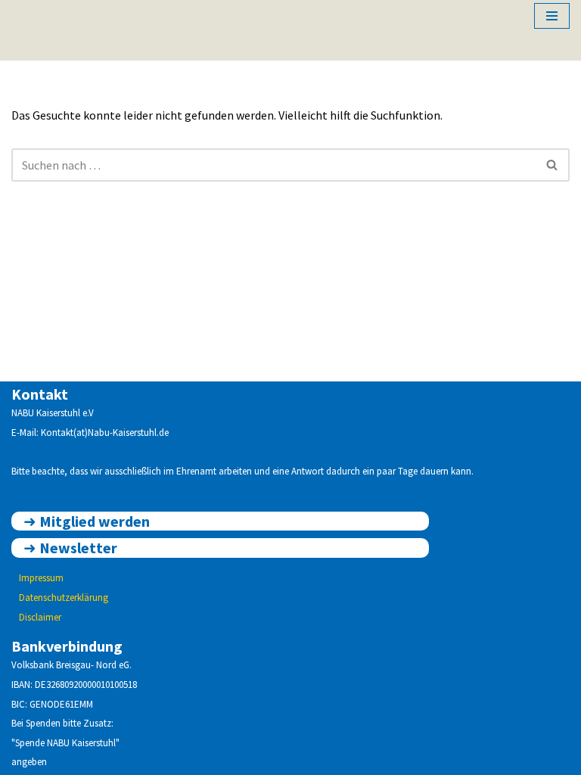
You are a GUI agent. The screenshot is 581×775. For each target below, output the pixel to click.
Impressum (41, 577)
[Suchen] (553, 165)
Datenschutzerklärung (63, 597)
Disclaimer (40, 617)
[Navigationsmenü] (552, 16)
